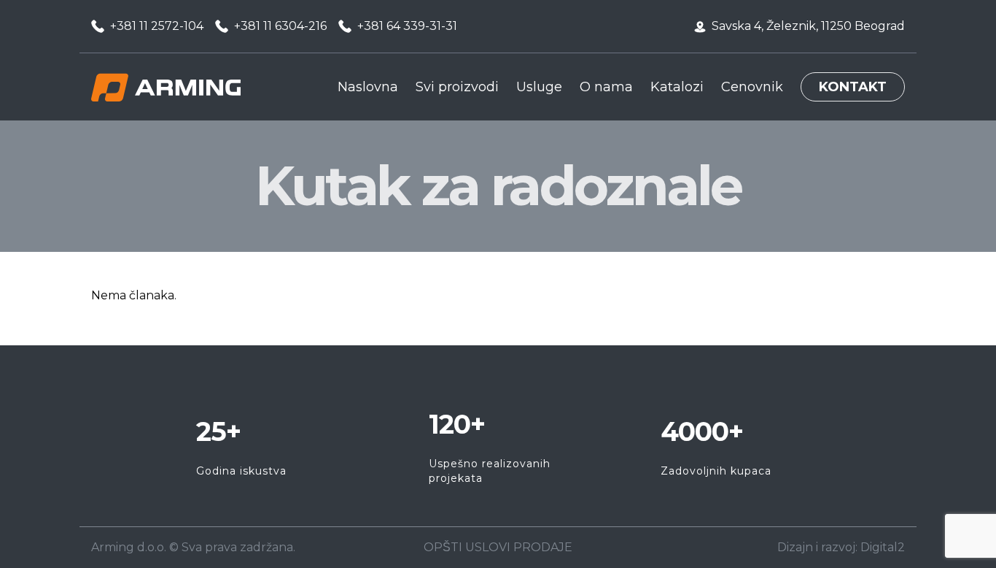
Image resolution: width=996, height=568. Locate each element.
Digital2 (882, 547)
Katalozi (677, 87)
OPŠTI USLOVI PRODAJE (498, 547)
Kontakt (853, 87)
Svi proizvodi (457, 87)
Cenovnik (752, 87)
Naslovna (368, 87)
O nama (606, 87)
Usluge (539, 87)
